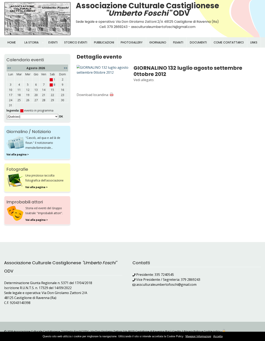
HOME (11, 42)
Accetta (218, 336)
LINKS (253, 42)
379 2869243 (190, 279)
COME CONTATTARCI (229, 42)
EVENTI (53, 42)
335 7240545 (164, 274)
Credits (176, 331)
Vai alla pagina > (17, 154)
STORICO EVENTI (75, 42)
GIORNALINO (157, 42)
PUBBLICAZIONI (104, 42)
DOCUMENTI (198, 42)
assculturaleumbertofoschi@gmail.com (166, 284)
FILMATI (178, 42)
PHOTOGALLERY (132, 42)
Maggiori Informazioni (198, 336)
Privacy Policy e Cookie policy (202, 331)
